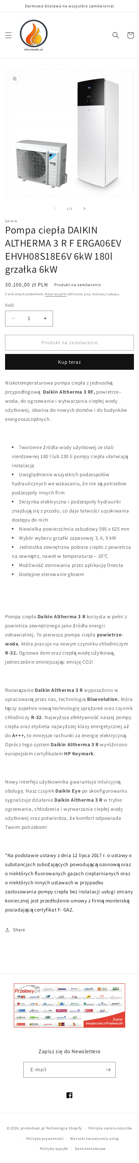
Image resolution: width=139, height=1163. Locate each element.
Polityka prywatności (45, 1138)
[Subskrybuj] (108, 1070)
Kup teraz (69, 362)
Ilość (9, 305)
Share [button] (19, 930)
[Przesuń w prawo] (84, 208)
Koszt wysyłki (55, 294)
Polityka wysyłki (54, 1148)
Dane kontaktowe (90, 1148)
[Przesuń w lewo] (54, 208)
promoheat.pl (33, 1128)
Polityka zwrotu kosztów (110, 1128)
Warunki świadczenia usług (94, 1138)
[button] (8, 35)
